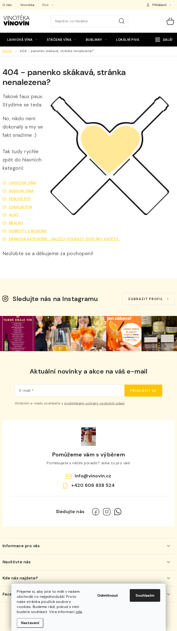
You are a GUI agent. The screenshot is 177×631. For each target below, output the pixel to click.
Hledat (121, 21)
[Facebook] (95, 511)
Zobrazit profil (145, 299)
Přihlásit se (143, 391)
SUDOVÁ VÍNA (21, 190)
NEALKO (16, 222)
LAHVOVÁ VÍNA (22, 182)
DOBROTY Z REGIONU (28, 230)
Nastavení (30, 622)
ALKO (14, 214)
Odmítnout (107, 595)
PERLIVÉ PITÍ (19, 198)
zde (79, 611)
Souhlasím (145, 595)
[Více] (164, 40)
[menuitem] (22, 40)
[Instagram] (106, 511)
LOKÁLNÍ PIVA (21, 206)
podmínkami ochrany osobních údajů (94, 403)
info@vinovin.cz (93, 476)
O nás (7, 5)
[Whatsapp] (117, 511)
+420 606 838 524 (93, 485)
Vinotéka (27, 5)
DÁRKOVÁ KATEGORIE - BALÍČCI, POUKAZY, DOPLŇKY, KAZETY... (64, 239)
